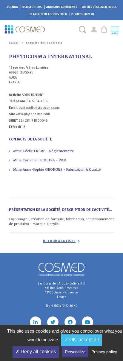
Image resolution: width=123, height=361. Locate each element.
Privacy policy (104, 351)
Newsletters (32, 7)
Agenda (12, 7)
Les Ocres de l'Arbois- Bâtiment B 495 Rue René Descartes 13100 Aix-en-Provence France (61, 290)
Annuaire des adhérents (44, 43)
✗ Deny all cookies (36, 351)
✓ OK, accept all (81, 339)
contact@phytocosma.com (39, 108)
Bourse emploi (82, 14)
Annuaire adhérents (61, 7)
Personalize (75, 352)
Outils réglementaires (99, 7)
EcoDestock (48, 14)
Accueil (14, 43)
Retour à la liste (59, 241)
